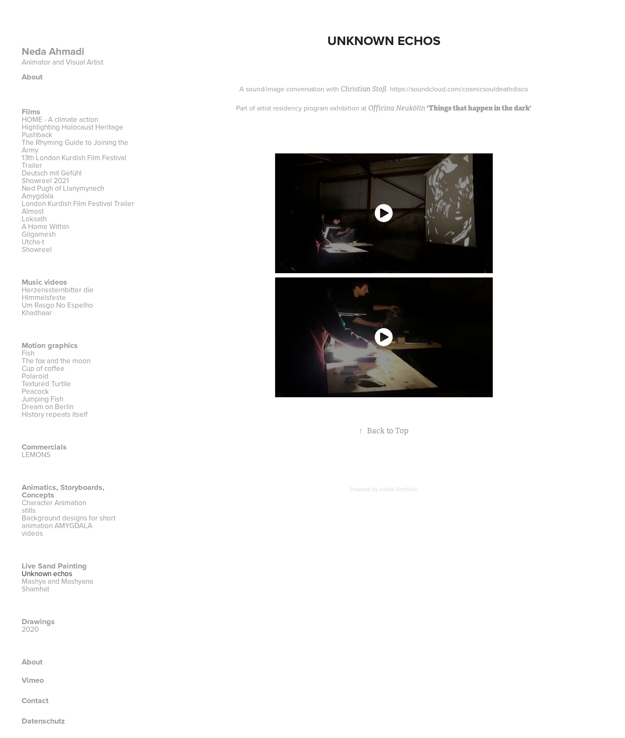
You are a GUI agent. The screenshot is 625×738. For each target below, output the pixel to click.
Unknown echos (47, 573)
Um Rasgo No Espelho (57, 305)
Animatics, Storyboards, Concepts (63, 491)
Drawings (38, 621)
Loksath (34, 219)
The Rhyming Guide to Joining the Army (75, 146)
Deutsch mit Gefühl (52, 173)
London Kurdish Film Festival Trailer (78, 203)
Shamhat (35, 589)
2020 (30, 629)
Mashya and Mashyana (57, 581)
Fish (28, 353)
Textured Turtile (46, 384)
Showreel (37, 249)
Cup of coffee (43, 368)
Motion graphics (50, 345)
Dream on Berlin (48, 407)
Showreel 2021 (45, 180)
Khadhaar (37, 313)
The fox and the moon (56, 361)
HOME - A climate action (60, 119)
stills (29, 510)
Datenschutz (43, 721)
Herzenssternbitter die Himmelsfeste (58, 294)
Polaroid (35, 376)
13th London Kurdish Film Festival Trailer (74, 161)
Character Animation (54, 503)
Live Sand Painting (54, 565)
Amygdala (38, 196)
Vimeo (33, 680)
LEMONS (36, 455)
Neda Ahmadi (54, 51)
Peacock (35, 391)
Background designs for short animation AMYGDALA (69, 522)
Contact (35, 700)
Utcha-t (33, 242)
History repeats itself (55, 414)
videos (32, 533)
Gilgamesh (39, 234)
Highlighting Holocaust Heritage (72, 127)
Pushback (37, 135)
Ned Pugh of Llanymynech (63, 188)
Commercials (44, 446)
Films (31, 111)
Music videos (44, 282)
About (32, 76)
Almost (33, 211)
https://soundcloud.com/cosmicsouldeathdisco (459, 88)
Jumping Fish (42, 399)
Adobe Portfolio (398, 489)
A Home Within (45, 226)
